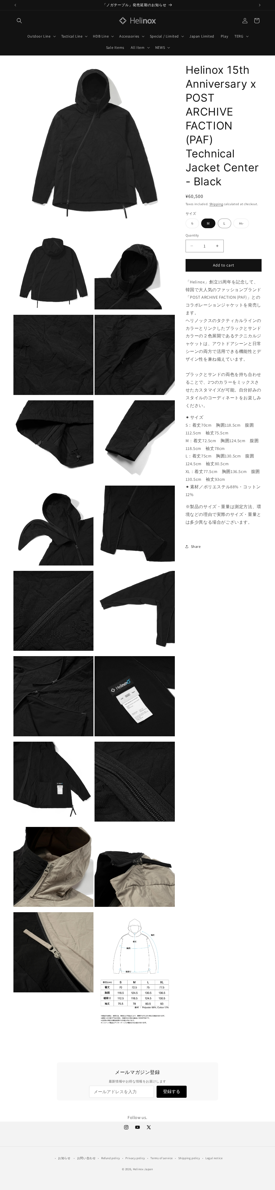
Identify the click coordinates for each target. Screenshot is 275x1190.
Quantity (192, 235)
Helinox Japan (143, 1169)
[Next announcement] (260, 5)
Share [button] (196, 546)
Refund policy (110, 1158)
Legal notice (213, 1158)
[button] (19, 21)
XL (244, 224)
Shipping (216, 204)
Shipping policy (189, 1158)
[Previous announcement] (15, 5)
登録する (171, 1091)
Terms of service (161, 1158)
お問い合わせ (86, 1158)
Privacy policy (135, 1158)
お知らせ (64, 1158)
